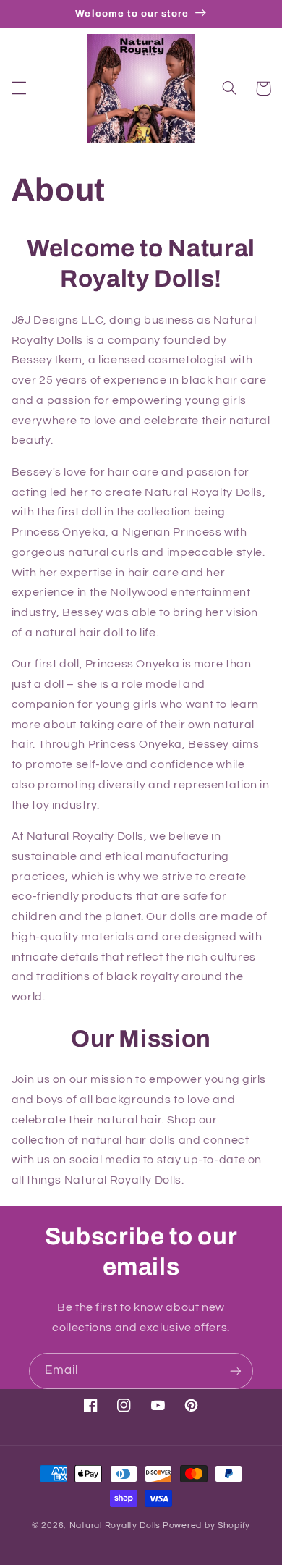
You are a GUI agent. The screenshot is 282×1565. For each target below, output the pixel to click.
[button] (18, 88)
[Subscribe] (235, 1370)
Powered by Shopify (206, 1526)
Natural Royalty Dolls (115, 1526)
